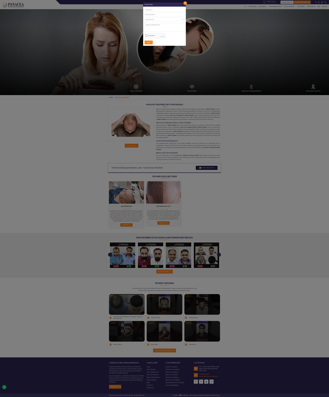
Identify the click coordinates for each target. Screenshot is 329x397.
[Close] (185, 3)
